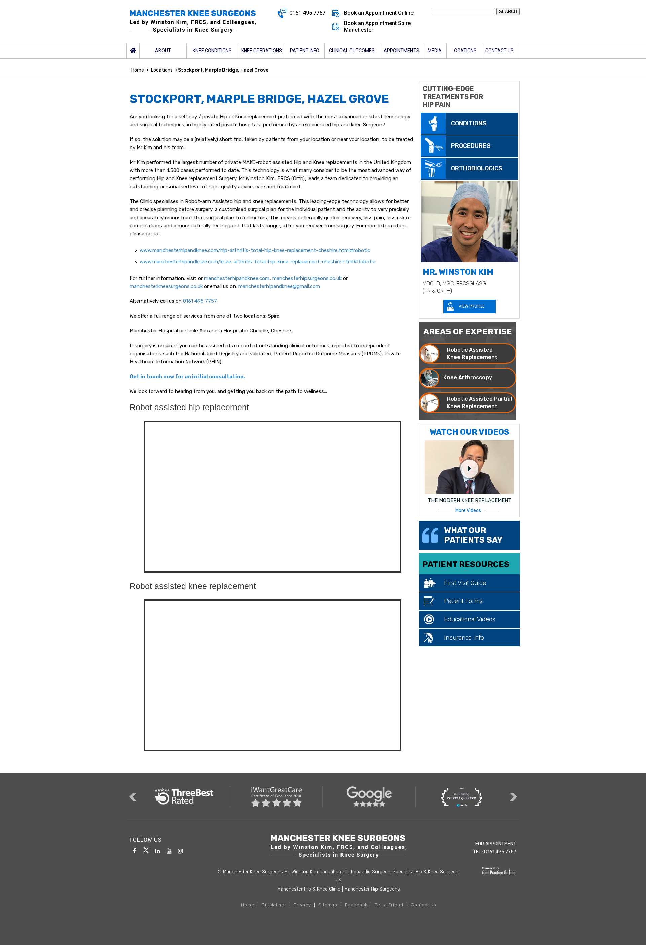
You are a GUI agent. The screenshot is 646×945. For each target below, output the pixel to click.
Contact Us (423, 904)
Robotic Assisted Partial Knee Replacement (479, 403)
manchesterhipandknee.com (237, 278)
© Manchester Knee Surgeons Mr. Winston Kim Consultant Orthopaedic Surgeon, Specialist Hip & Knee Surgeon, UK (338, 876)
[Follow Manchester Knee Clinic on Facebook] (135, 850)
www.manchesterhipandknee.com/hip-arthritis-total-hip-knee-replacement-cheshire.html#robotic (255, 250)
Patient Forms (463, 601)
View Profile (472, 306)
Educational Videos (469, 619)
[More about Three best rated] (184, 797)
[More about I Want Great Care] (276, 797)
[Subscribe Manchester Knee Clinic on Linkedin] (157, 850)
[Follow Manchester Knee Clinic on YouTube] (169, 850)
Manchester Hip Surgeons (372, 889)
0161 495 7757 (307, 13)
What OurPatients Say (473, 535)
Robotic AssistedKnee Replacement (472, 353)
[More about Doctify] (462, 797)
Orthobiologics (476, 168)
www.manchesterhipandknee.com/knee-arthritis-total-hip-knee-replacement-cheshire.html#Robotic (257, 262)
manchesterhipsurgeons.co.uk (307, 278)
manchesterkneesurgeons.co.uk (166, 286)
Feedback (356, 904)
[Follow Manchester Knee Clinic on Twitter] (146, 850)
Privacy (302, 904)
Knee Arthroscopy (467, 377)
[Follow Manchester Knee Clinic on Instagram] (180, 850)
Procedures (471, 146)
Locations (162, 70)
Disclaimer (274, 904)
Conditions (469, 123)
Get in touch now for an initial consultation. (187, 376)
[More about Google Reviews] (369, 797)
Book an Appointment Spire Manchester (377, 26)
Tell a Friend (389, 904)
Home (133, 50)
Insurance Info (464, 637)
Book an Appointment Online (379, 13)
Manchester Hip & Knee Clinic (308, 889)
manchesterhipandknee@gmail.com (279, 286)
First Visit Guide (465, 583)
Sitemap (327, 904)
